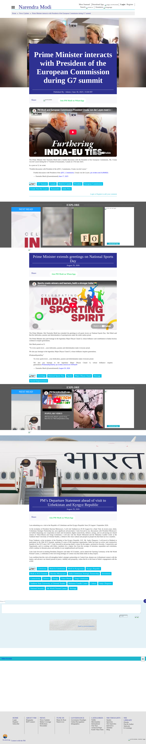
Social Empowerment (38, 381)
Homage (97, 376)
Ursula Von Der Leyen (39, 189)
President (77, 184)
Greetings (41, 376)
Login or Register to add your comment (103, 194)
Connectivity (35, 578)
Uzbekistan (42, 569)
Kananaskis (55, 189)
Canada (53, 184)
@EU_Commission (67, 173)
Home (14, 13)
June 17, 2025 (63, 176)
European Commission (93, 184)
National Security (37, 588)
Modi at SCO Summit (38, 573)
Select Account (7, 658)
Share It (2, 601)
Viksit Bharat (66, 578)
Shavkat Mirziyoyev (58, 573)
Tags (32, 184)
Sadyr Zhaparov (105, 583)
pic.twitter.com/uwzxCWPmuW (66, 365)
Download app (6, 740)
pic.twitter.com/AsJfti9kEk (99, 173)
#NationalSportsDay (48, 365)
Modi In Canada (65, 184)
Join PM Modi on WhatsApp (72, 101)
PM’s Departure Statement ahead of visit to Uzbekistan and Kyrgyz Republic (73, 502)
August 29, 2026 (64, 368)
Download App (113, 243)
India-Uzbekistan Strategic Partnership (84, 573)
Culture (93, 583)
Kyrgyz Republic (93, 569)
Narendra (35, 7)
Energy (55, 578)
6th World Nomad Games (57, 588)
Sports (69, 376)
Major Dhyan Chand (83, 376)
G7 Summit (42, 184)
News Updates (24, 13)
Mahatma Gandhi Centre (78, 583)
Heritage (73, 588)
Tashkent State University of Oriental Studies (47, 583)
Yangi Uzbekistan (81, 578)
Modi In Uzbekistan (57, 569)
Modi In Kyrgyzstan (76, 569)
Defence (46, 578)
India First (67, 189)
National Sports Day (56, 376)
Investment (106, 573)
